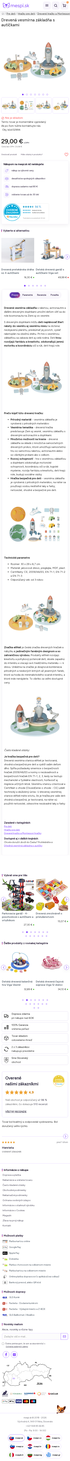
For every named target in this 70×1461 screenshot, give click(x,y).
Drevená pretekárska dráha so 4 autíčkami (17, 271)
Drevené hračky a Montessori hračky (22, 833)
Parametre (27, 295)
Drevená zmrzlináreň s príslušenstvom (49, 915)
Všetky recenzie (16, 1111)
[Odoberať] (64, 1336)
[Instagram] (14, 1354)
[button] (23, 94)
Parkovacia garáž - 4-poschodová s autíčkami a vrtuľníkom (17, 917)
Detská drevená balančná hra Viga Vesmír (17, 983)
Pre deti (10, 13)
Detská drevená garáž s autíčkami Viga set (50, 271)
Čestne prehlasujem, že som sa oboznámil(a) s (25, 1345)
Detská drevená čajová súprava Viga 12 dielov (49, 983)
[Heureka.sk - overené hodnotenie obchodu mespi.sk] (26, 212)
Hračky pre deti (26, 13)
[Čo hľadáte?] (56, 5)
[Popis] (15, 295)
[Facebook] (6, 1354)
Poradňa (55, 295)
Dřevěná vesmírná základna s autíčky (23, 845)
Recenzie (41, 295)
